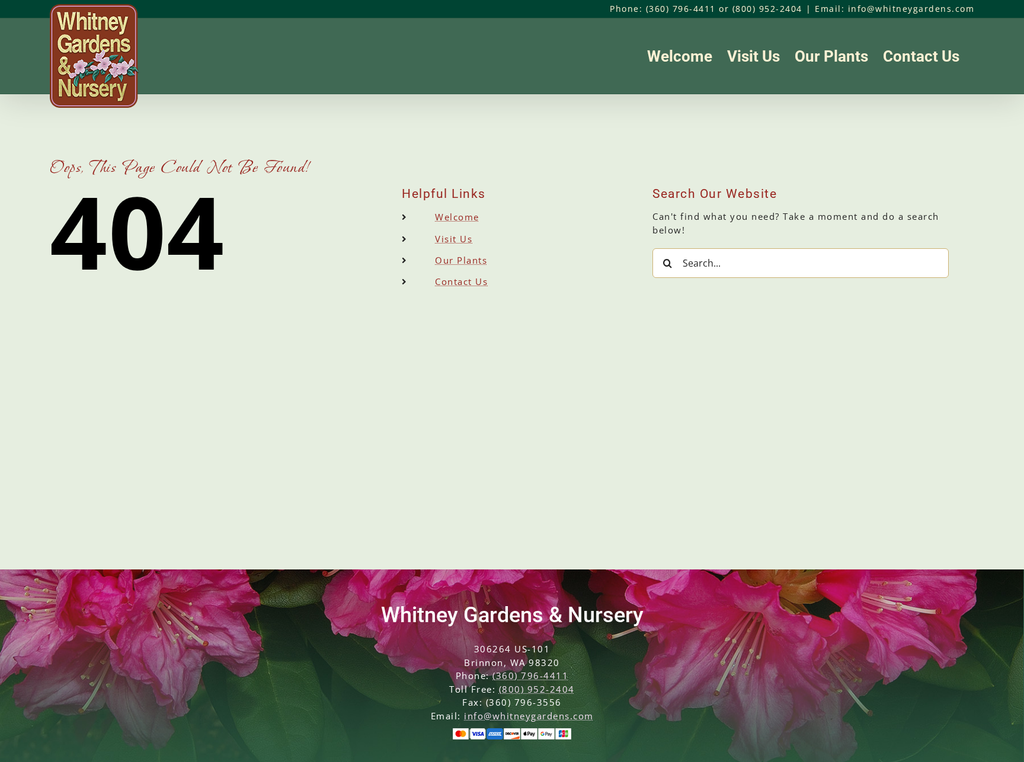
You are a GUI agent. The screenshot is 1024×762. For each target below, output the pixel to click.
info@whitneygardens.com (529, 716)
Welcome (457, 217)
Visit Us (453, 239)
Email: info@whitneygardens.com (894, 8)
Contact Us (461, 281)
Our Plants (461, 260)
